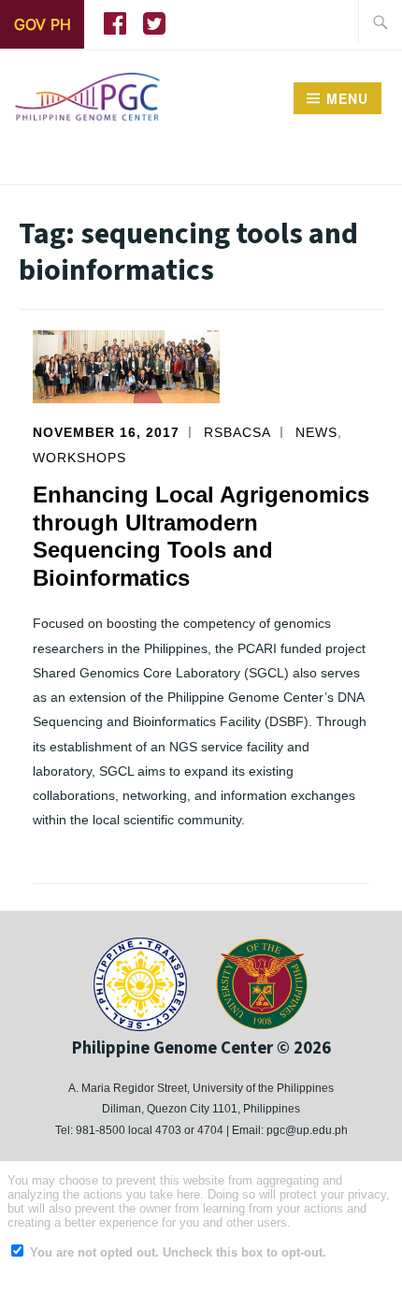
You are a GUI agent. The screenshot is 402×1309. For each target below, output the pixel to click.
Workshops (79, 457)
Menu (347, 98)
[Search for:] (380, 21)
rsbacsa (237, 432)
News (316, 432)
